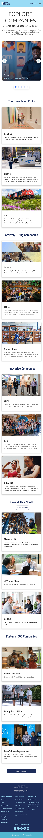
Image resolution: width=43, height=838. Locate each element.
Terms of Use (4, 814)
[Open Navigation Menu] (40, 3)
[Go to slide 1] (16, 87)
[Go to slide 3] (21, 87)
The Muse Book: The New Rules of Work (34, 803)
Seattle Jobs (18, 805)
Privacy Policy (5, 817)
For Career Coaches (33, 807)
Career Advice (5, 811)
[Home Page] (7, 3)
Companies (28, 835)
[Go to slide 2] (18, 87)
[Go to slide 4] (24, 87)
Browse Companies (6, 808)
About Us (3, 800)
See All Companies (21, 771)
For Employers (32, 800)
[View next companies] (38, 61)
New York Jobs (19, 800)
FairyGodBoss (5, 822)
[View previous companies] (4, 61)
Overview (15, 835)
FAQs (2, 802)
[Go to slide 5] (27, 87)
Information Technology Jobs (21, 814)
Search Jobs (4, 805)
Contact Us (4, 819)
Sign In (33, 3)
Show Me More (22, 508)
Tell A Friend (31, 809)
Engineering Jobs (19, 808)
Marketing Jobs (19, 811)
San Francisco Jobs (20, 802)
